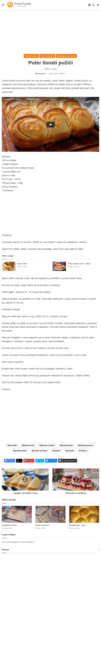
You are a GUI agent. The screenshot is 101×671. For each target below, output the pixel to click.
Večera (83, 450)
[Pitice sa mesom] (50, 514)
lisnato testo (20, 450)
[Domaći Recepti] (19, 5)
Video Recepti (47, 56)
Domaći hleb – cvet (77, 525)
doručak (13, 445)
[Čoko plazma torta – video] (59, 266)
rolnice (57, 450)
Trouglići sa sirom (9, 525)
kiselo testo (28, 445)
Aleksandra (41, 74)
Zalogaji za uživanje (66, 56)
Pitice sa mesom (42, 525)
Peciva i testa (31, 56)
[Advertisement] (50, 30)
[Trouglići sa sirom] (17, 514)
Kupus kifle (22, 264)
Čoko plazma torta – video (79, 264)
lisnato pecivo (86, 445)
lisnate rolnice (48, 445)
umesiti (70, 450)
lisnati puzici (67, 445)
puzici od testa (40, 450)
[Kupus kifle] (9, 266)
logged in (15, 542)
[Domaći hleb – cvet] (84, 514)
